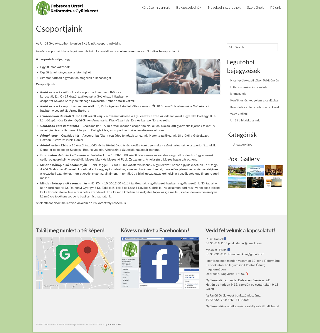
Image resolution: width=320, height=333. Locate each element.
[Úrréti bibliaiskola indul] (255, 182)
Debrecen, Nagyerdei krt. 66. (226, 273)
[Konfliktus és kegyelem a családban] (273, 170)
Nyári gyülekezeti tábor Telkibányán (254, 80)
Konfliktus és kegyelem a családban (255, 100)
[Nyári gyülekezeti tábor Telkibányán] (236, 170)
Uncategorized (242, 144)
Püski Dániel (215, 239)
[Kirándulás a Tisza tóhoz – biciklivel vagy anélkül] (236, 182)
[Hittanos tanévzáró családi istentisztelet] (255, 170)
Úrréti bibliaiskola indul (245, 120)
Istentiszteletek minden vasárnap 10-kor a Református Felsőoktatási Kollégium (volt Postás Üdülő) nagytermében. (243, 265)
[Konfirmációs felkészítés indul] (273, 182)
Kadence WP (114, 324)
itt (263, 306)
